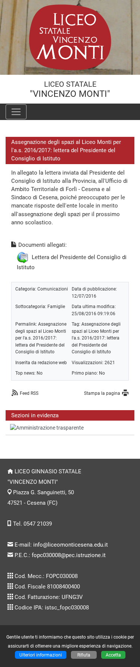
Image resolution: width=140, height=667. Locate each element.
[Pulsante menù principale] (16, 111)
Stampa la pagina (102, 393)
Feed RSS (29, 393)
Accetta (113, 655)
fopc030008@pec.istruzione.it (69, 555)
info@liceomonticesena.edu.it (70, 544)
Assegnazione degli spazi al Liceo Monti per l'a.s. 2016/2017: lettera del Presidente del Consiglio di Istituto (40, 337)
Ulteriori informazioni (40, 655)
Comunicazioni (52, 289)
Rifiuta (83, 655)
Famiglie (56, 306)
